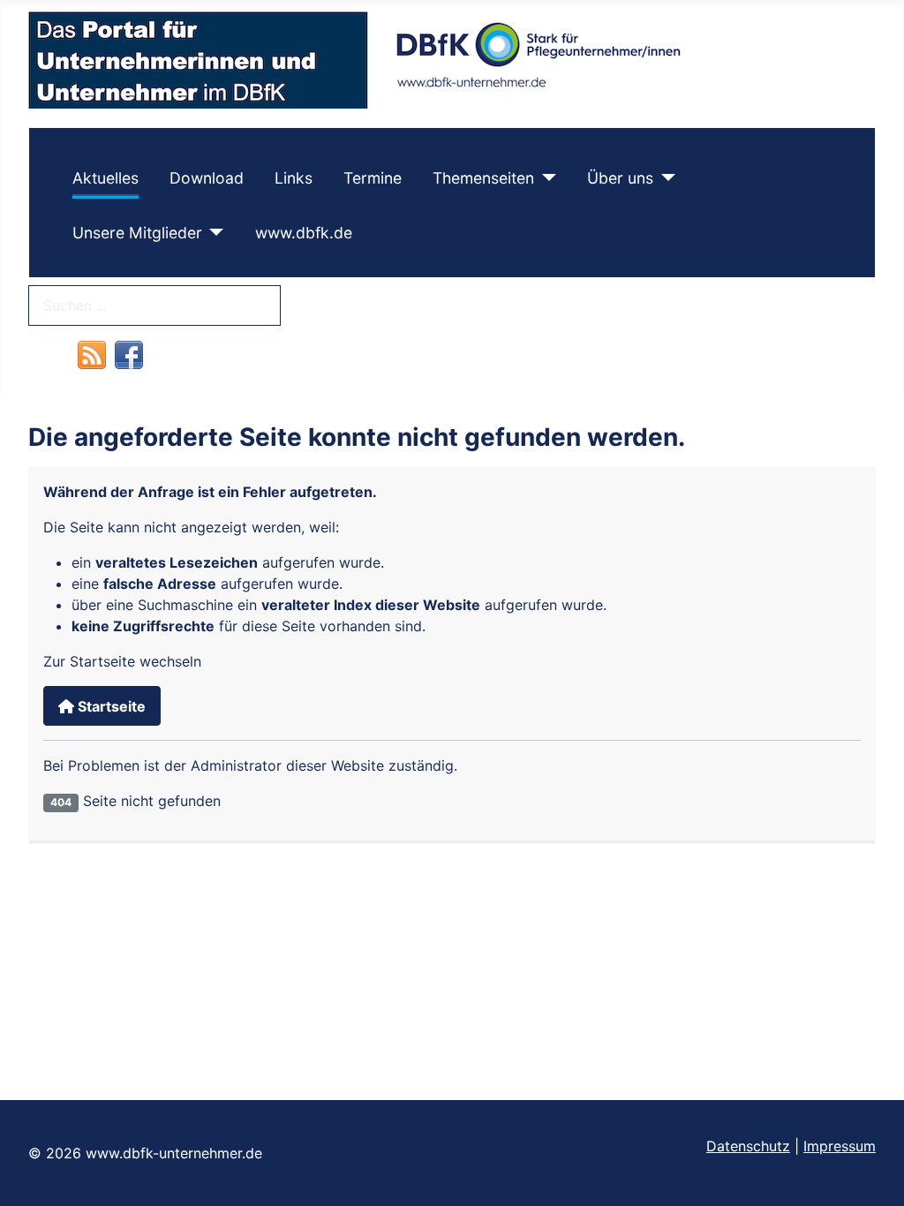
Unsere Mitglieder (137, 232)
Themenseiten (483, 178)
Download (207, 178)
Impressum (839, 1146)
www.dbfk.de (303, 232)
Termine (372, 178)
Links (294, 178)
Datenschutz (748, 1146)
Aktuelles (105, 178)
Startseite (110, 706)
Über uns (620, 178)
